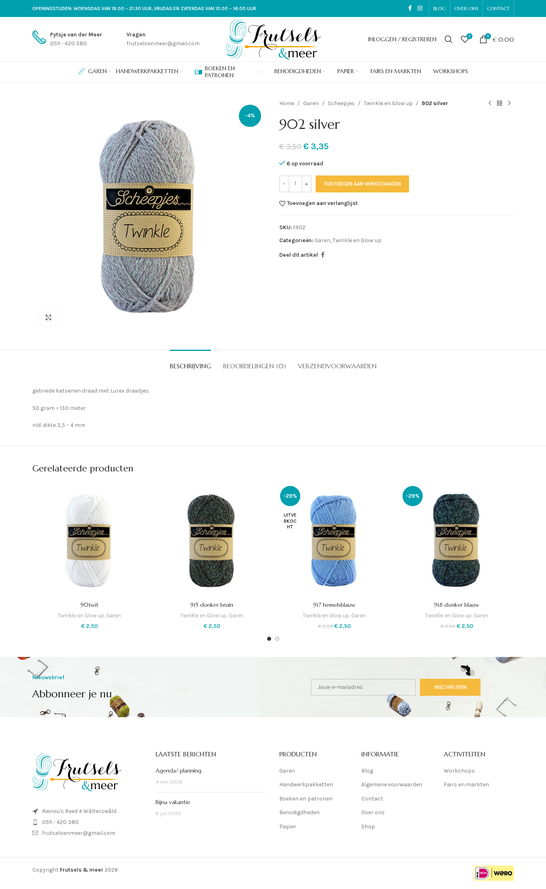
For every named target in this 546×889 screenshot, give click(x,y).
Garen (311, 103)
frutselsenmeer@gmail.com (78, 833)
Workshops (459, 770)
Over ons (373, 812)
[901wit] (89, 540)
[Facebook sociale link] (410, 8)
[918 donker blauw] (457, 540)
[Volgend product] (509, 103)
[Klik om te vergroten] (48, 317)
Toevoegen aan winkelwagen (362, 184)
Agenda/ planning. (179, 770)
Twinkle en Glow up (388, 103)
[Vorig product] (490, 103)
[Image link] (76, 772)
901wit (89, 604)
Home (286, 103)
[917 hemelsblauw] (334, 540)
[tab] (190, 362)
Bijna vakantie (173, 802)
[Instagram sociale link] (420, 8)
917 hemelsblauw (334, 604)
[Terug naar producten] (499, 103)
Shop (368, 826)
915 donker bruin (211, 604)
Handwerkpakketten (306, 784)
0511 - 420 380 (60, 822)
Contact (372, 798)
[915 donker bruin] (212, 540)
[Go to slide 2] (277, 639)
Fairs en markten (466, 784)
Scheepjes (341, 103)
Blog (367, 770)
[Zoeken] (449, 39)
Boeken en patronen (306, 798)
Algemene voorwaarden (391, 784)
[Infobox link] (67, 39)
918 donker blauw (456, 604)
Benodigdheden (299, 812)
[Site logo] (273, 38)
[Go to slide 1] (269, 639)
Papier (287, 826)
